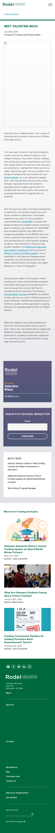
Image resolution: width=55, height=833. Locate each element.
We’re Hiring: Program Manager (22, 489)
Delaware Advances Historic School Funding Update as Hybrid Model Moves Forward (26, 479)
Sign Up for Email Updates (17, 793)
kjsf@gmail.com (12, 397)
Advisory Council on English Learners (21, 254)
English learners (11, 178)
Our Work (10, 742)
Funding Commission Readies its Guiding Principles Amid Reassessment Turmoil (24, 639)
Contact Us (11, 781)
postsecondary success (15, 295)
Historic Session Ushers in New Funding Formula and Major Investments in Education (26, 467)
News (37, 35)
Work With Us (11, 767)
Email (27, 421)
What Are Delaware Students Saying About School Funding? (25, 594)
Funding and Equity (24, 35)
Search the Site (12, 810)
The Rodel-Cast (13, 776)
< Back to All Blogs (11, 14)
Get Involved (11, 798)
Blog (8, 772)
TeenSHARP (26, 222)
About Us (10, 705)
